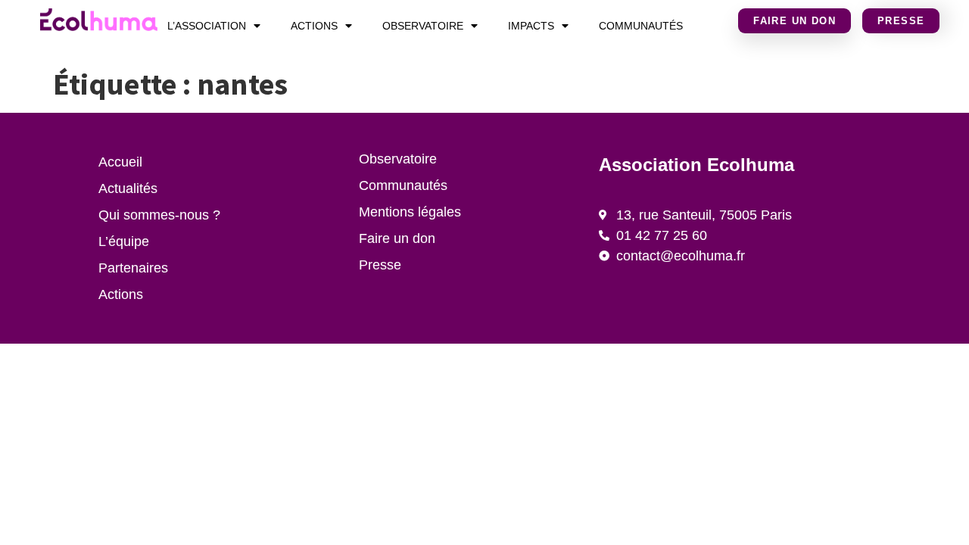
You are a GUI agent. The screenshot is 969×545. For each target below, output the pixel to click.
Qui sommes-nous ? (159, 215)
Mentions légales (410, 212)
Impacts (531, 26)
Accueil (120, 162)
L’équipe (123, 241)
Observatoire (422, 26)
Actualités (127, 188)
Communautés (641, 26)
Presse (380, 264)
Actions (314, 26)
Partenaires (133, 268)
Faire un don (397, 238)
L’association (206, 26)
